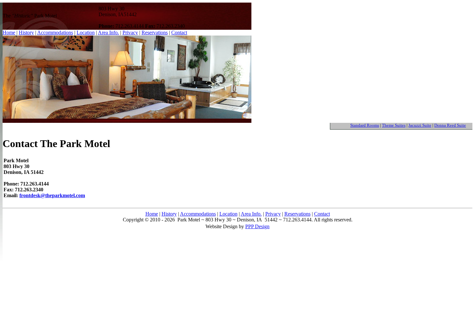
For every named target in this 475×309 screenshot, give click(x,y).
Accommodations (198, 214)
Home (151, 214)
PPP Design (257, 226)
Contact (179, 32)
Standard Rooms (364, 125)
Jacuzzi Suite (419, 125)
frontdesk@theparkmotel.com (52, 195)
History (169, 214)
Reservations (155, 32)
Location (86, 32)
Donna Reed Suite (450, 125)
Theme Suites (394, 125)
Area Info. (108, 32)
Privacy (130, 32)
